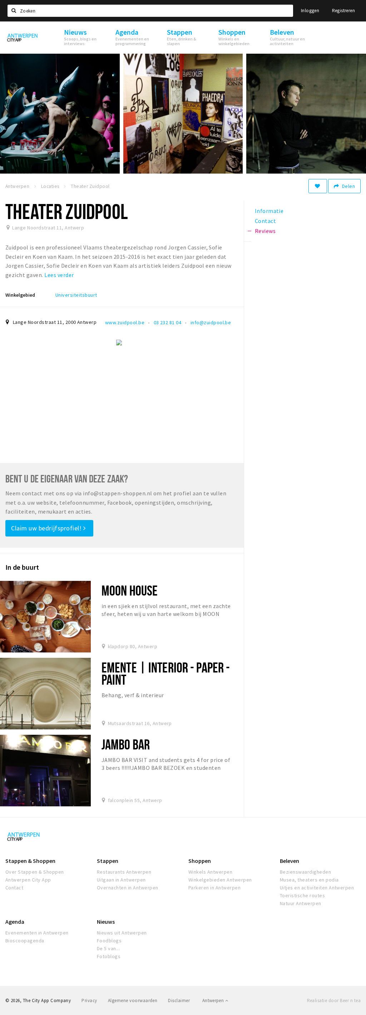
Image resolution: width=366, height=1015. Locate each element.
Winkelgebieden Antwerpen (220, 879)
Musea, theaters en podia (309, 879)
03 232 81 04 (168, 322)
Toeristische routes (302, 895)
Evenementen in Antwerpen (37, 932)
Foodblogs (109, 940)
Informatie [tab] (269, 210)
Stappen (107, 860)
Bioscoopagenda (24, 940)
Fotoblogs (108, 956)
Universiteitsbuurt (76, 295)
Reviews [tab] (265, 230)
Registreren (343, 11)
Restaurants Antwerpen (124, 872)
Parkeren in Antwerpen (214, 887)
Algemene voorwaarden (133, 1000)
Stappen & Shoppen (30, 860)
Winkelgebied (20, 295)
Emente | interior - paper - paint (166, 673)
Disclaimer (179, 1000)
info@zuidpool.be (211, 322)
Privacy (89, 1000)
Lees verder (59, 274)
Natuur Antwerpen (300, 903)
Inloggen (310, 11)
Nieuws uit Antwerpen (122, 932)
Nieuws (106, 921)
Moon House (130, 590)
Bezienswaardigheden (305, 872)
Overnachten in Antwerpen (127, 887)
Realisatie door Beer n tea (334, 1000)
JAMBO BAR (126, 744)
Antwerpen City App (28, 879)
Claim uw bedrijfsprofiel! (47, 528)
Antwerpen (213, 1000)
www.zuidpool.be (124, 322)
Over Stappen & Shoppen (34, 872)
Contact (14, 887)
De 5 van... (108, 948)
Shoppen (199, 860)
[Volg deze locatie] (317, 186)
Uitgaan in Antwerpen (121, 879)
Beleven (289, 860)
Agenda (14, 921)
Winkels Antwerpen (210, 872)
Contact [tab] (265, 220)
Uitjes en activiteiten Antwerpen (317, 887)
